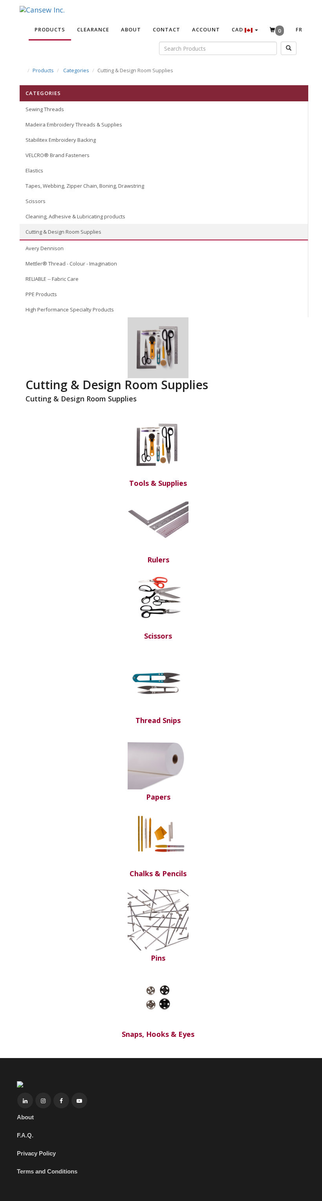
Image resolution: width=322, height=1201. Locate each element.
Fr (299, 29)
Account (206, 29)
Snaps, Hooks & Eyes (158, 1034)
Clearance (93, 29)
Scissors (36, 201)
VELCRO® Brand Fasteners (58, 155)
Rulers (158, 559)
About (131, 29)
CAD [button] (238, 29)
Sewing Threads (45, 109)
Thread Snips (158, 720)
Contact (166, 29)
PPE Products (41, 294)
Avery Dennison (45, 248)
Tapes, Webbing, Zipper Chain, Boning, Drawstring (85, 185)
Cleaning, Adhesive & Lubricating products (75, 216)
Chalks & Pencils (158, 873)
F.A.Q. (25, 1135)
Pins (158, 958)
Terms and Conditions (47, 1171)
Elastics (34, 170)
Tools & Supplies (158, 483)
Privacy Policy (36, 1153)
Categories (76, 70)
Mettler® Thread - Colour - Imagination (71, 263)
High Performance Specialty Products (70, 309)
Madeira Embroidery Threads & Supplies (74, 124)
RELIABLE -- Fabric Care (52, 278)
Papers (158, 797)
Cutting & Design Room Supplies (63, 231)
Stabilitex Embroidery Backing (61, 139)
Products (50, 29)
